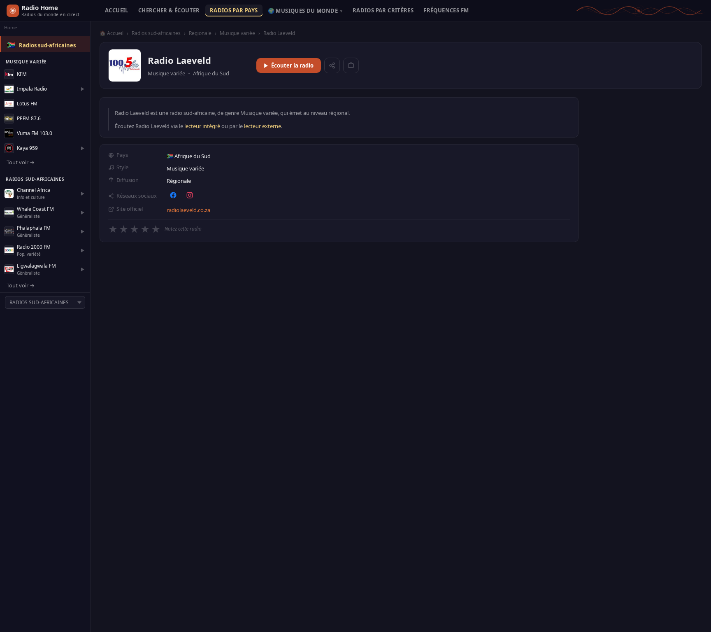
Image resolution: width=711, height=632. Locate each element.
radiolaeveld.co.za (188, 210)
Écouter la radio (292, 65)
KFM (22, 73)
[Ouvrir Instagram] (189, 195)
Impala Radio (32, 88)
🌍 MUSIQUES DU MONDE (305, 10)
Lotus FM (27, 103)
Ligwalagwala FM (36, 265)
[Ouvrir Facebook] (173, 195)
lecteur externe (262, 126)
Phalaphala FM (34, 227)
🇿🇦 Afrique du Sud (189, 156)
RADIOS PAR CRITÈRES (383, 10)
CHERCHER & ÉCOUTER (169, 10)
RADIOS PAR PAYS (234, 10)
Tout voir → (21, 162)
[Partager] (332, 65)
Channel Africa (34, 190)
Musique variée (237, 33)
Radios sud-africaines (47, 45)
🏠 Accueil (111, 33)
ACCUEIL (116, 10)
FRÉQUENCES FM (446, 10)
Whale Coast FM (35, 208)
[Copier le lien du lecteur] (351, 65)
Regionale (200, 33)
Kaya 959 (27, 148)
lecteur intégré (202, 126)
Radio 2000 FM (34, 246)
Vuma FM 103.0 (34, 133)
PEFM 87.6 (29, 118)
